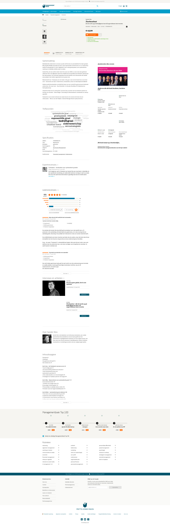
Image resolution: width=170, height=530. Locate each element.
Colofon (70, 514)
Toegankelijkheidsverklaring (104, 514)
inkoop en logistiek (47, 459)
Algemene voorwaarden (61, 514)
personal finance (75, 461)
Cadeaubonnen (69, 487)
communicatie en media (48, 452)
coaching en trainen (47, 450)
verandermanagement (104, 457)
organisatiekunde (75, 459)
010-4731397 (125, 11)
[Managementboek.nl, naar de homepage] (48, 7)
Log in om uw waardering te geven (72, 212)
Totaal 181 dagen (68, 53)
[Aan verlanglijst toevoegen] (100, 34)
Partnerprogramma (47, 501)
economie (44, 454)
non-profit (73, 454)
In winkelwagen (92, 34)
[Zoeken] (97, 6)
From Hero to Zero (123, 109)
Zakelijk (67, 479)
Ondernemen (69, 154)
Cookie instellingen (91, 514)
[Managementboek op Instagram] (88, 519)
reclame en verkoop (104, 452)
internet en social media (48, 461)
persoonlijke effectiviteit (105, 445)
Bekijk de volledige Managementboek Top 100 (57, 436)
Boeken (47, 14)
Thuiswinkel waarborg (48, 514)
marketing (73, 450)
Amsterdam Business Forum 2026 (110, 70)
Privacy (76, 514)
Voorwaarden (45, 487)
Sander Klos (89, 19)
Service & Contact (117, 514)
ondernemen (74, 457)
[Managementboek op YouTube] (85, 519)
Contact (44, 484)
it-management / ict (47, 464)
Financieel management (55, 14)
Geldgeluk (110, 133)
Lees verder (51, 176)
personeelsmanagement (77, 464)
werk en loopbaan (103, 459)
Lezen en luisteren (47, 493)
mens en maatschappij (76, 452)
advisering (45, 445)
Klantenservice (46, 479)
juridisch (73, 445)
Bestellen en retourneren (48, 490)
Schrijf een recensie (55, 209)
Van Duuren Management (59, 147)
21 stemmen (46, 54)
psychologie (102, 450)
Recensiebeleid (46, 498)
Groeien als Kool (112, 109)
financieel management (48, 457)
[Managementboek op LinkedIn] (82, 519)
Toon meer (65, 273)
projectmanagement (104, 447)
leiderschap (74, 447)
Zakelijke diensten (69, 482)
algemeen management (48, 447)
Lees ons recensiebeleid (54, 212)
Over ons (44, 482)
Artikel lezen (84, 294)
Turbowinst (64, 14)
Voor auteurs (45, 495)
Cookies (82, 514)
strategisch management (105, 454)
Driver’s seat (101, 133)
